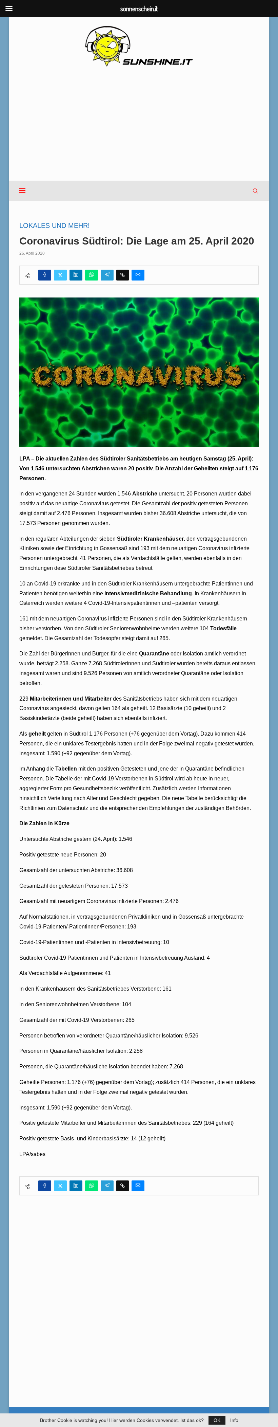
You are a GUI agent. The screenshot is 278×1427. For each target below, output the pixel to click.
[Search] (255, 191)
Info (234, 1420)
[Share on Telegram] (107, 275)
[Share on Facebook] (44, 275)
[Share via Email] (138, 275)
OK (217, 1420)
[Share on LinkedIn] (76, 275)
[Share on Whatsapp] (91, 275)
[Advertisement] (139, 124)
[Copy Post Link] (122, 275)
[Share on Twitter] (60, 275)
